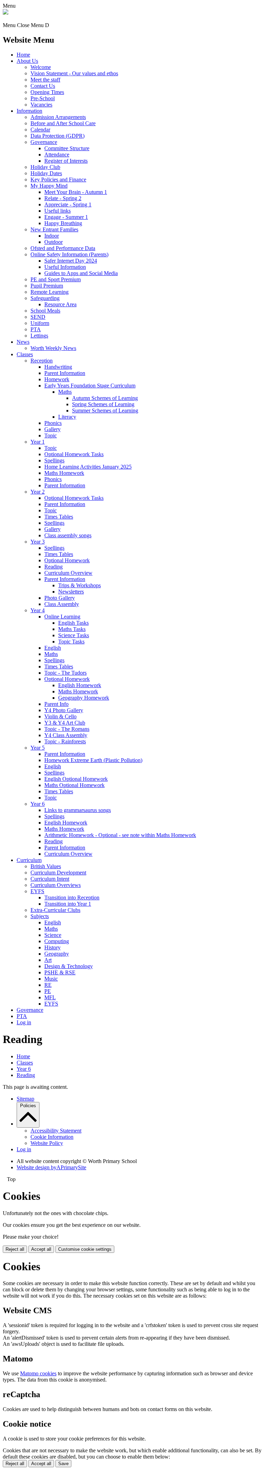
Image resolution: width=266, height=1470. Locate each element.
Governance (43, 142)
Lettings (39, 336)
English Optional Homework (76, 779)
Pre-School (42, 98)
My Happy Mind (49, 186)
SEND (37, 317)
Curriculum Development (58, 872)
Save (63, 1463)
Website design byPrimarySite (51, 1167)
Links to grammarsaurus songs (77, 810)
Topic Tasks (71, 641)
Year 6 (37, 804)
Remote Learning (49, 292)
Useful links (57, 211)
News (23, 342)
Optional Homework (67, 560)
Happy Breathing (63, 223)
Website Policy (46, 1143)
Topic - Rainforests (65, 741)
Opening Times (47, 92)
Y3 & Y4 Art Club (64, 723)
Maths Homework (64, 473)
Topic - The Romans (66, 729)
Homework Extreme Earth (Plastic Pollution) (93, 760)
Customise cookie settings (85, 1249)
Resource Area (60, 304)
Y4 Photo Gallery (63, 710)
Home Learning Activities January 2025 (88, 467)
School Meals (45, 311)
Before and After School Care (63, 123)
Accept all (41, 1249)
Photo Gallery (59, 598)
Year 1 (37, 442)
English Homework (79, 685)
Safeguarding (45, 298)
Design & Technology (68, 966)
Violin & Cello (60, 716)
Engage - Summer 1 (66, 217)
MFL (50, 997)
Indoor (51, 236)
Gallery (52, 429)
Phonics (53, 423)
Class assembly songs (67, 535)
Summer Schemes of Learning (105, 410)
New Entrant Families (54, 229)
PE (47, 991)
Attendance (56, 154)
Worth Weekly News (53, 348)
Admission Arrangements (58, 117)
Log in (24, 1022)
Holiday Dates (46, 173)
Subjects (39, 916)
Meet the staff (45, 80)
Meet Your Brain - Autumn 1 (75, 192)
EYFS (37, 891)
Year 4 (37, 610)
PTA (35, 329)
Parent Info (56, 704)
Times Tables (58, 517)
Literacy (67, 417)
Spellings (54, 460)
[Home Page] (5, 13)
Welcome (40, 67)
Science (52, 935)
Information (29, 111)
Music (51, 979)
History (52, 947)
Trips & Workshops (79, 585)
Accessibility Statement (55, 1131)
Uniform (39, 323)
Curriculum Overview (68, 573)
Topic (50, 435)
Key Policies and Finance (58, 179)
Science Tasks (73, 635)
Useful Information (65, 267)
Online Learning (62, 616)
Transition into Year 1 (67, 904)
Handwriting (58, 367)
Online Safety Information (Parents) (69, 254)
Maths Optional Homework (74, 785)
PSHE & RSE (60, 972)
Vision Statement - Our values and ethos (74, 73)
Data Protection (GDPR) (57, 136)
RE (48, 985)
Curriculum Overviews (55, 885)
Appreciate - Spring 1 (67, 204)
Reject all (15, 1249)
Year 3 (37, 542)
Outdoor (53, 242)
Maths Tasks (72, 629)
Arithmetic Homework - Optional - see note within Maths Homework (120, 835)
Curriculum (29, 860)
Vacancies (41, 105)
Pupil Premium (46, 286)
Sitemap (25, 1099)
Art (48, 960)
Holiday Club (45, 167)
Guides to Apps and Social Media (81, 273)
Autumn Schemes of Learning (105, 398)
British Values (45, 866)
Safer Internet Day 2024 (70, 261)
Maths (65, 392)
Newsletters (71, 592)
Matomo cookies (38, 1373)
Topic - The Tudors (65, 673)
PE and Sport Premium (55, 279)
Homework (56, 379)
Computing (56, 941)
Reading (53, 567)
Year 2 (37, 492)
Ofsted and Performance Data (62, 248)
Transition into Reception (71, 897)
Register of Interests (66, 161)
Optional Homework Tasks (74, 454)
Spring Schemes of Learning (103, 404)
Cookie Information (51, 1137)
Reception (41, 361)
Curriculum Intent (49, 879)
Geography (56, 954)
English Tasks (73, 623)
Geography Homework (83, 698)
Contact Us (42, 86)
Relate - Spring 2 (62, 198)
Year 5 (37, 748)
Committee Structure (66, 148)
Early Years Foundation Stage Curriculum (89, 385)
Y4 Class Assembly (65, 735)
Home (23, 55)
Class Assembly (61, 604)
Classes (25, 354)
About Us (27, 61)
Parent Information (64, 373)
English (52, 648)
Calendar (40, 130)
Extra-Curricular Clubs (55, 910)
